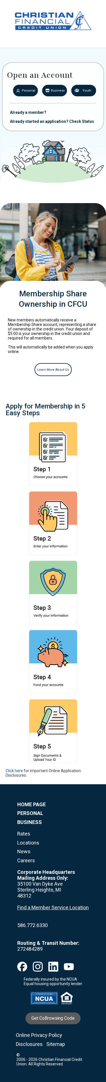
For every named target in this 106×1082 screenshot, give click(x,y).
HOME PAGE (31, 804)
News (24, 851)
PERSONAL (30, 813)
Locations (28, 843)
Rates (23, 834)
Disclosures (29, 1044)
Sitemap (55, 1044)
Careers (26, 860)
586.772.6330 (32, 925)
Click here (14, 770)
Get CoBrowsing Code (53, 1018)
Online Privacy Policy (39, 1035)
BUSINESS (29, 822)
